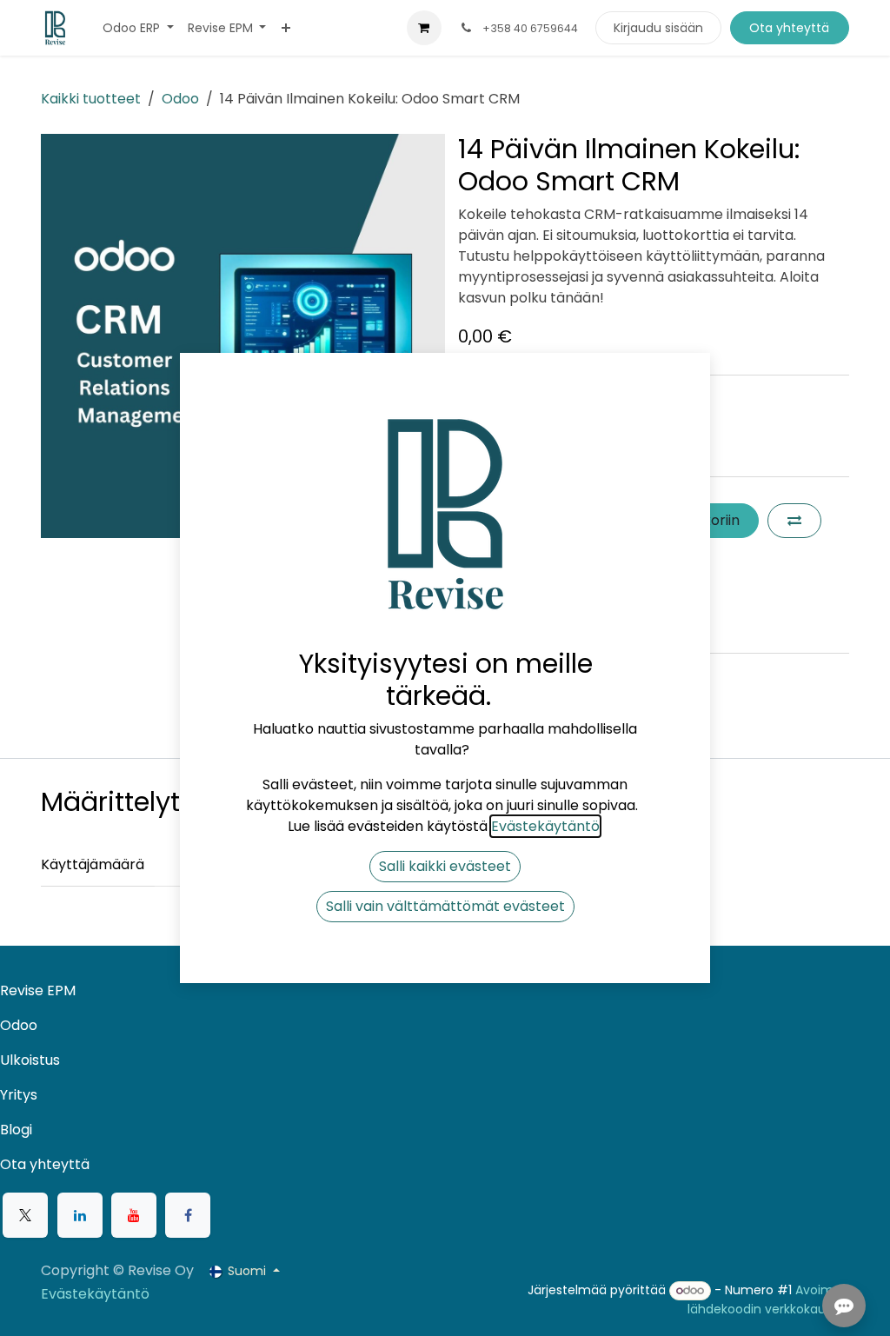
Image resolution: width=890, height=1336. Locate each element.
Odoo (180, 99)
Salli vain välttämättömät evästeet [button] (445, 906)
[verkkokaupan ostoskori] (424, 27)
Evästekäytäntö (95, 1294)
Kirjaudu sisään (658, 28)
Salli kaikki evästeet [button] (445, 866)
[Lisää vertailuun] (793, 520)
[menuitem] (138, 28)
